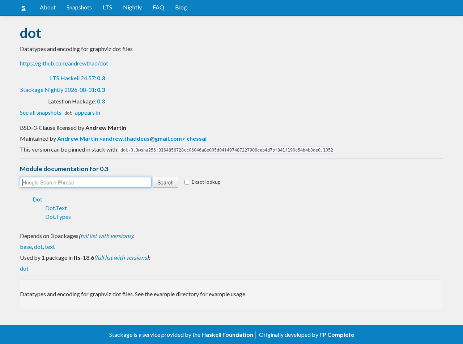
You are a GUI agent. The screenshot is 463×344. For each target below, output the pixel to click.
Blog (181, 7)
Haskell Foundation (227, 334)
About (48, 7)
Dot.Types (58, 216)
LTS (107, 7)
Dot (37, 199)
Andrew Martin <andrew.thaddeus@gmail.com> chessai (132, 138)
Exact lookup (206, 182)
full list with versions (105, 235)
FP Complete (336, 334)
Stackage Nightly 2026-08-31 (57, 89)
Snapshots (79, 7)
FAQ (158, 7)
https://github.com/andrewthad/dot (64, 63)
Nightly (132, 7)
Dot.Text (56, 207)
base (26, 246)
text (50, 246)
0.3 (101, 78)
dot (38, 246)
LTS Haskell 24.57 (72, 78)
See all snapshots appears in (60, 112)
